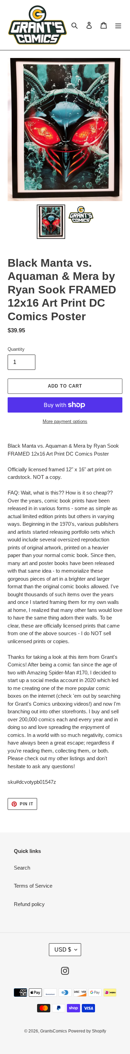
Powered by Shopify (87, 1031)
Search (22, 868)
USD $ (62, 950)
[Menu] (118, 25)
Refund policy (29, 904)
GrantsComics (53, 1031)
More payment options (65, 421)
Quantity (16, 349)
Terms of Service (33, 886)
